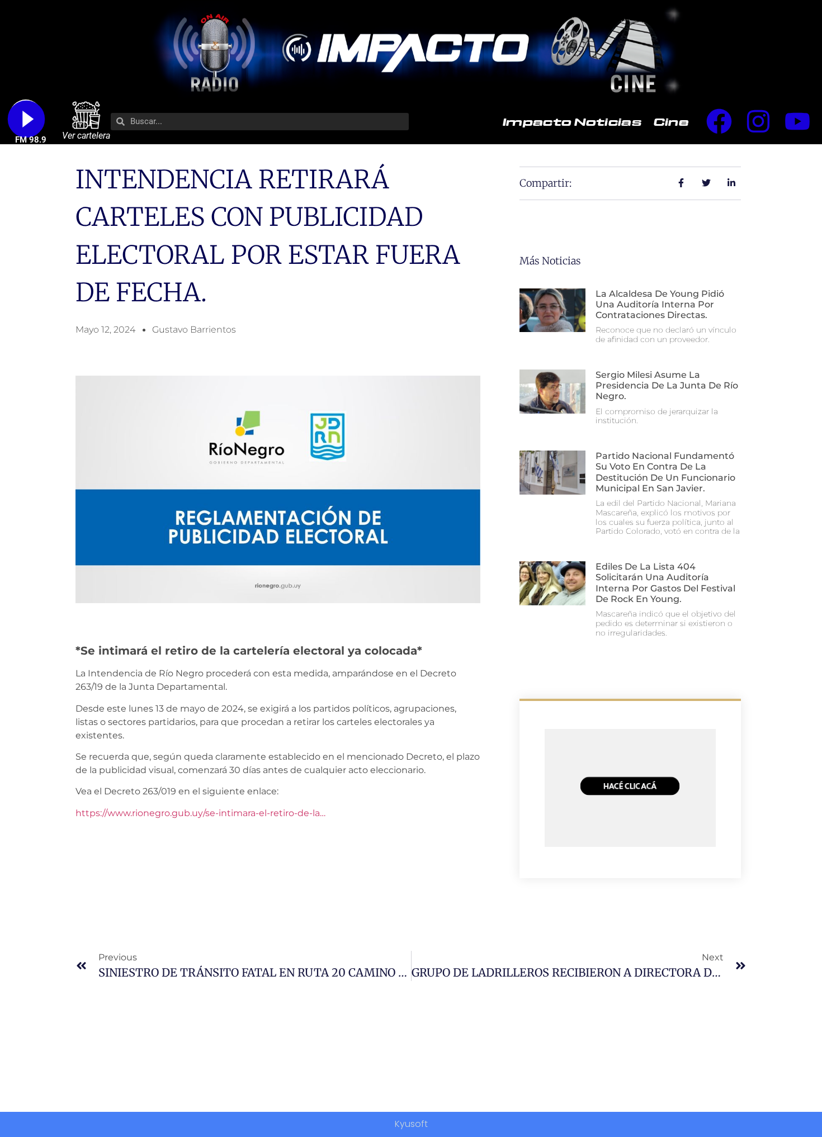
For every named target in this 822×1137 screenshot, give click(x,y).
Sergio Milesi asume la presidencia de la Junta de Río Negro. (667, 385)
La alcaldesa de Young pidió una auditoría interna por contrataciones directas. (660, 304)
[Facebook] (719, 121)
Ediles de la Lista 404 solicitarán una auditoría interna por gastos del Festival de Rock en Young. (665, 582)
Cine (671, 121)
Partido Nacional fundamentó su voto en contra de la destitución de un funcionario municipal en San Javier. (665, 472)
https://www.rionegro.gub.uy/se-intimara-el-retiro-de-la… (200, 813)
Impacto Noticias (572, 121)
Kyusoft (411, 1123)
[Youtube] (797, 121)
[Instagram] (758, 121)
